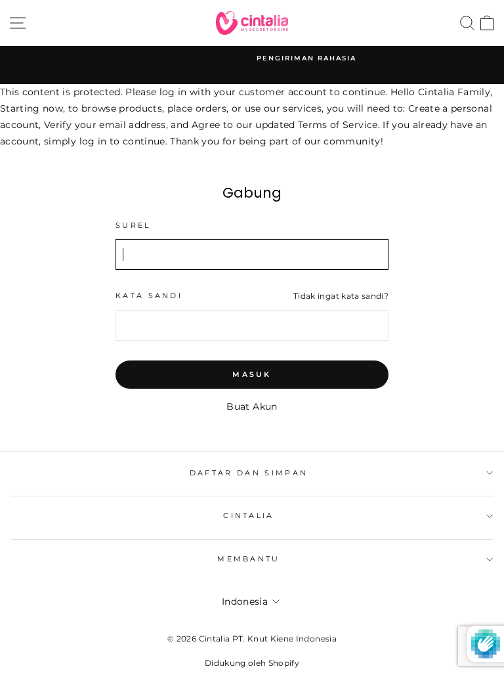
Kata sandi (149, 295)
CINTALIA (248, 515)
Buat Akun (251, 406)
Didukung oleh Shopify (252, 663)
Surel (133, 225)
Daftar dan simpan (249, 472)
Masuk (252, 374)
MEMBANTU (248, 558)
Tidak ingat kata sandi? (340, 296)
